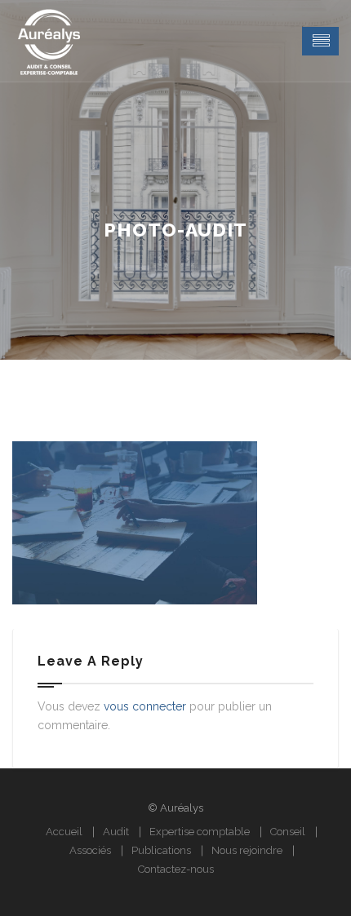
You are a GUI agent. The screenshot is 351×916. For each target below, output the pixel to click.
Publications (161, 850)
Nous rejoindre (246, 850)
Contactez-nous (176, 869)
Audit (116, 831)
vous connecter (145, 706)
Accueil (64, 831)
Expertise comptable (199, 831)
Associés (90, 850)
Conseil (287, 831)
